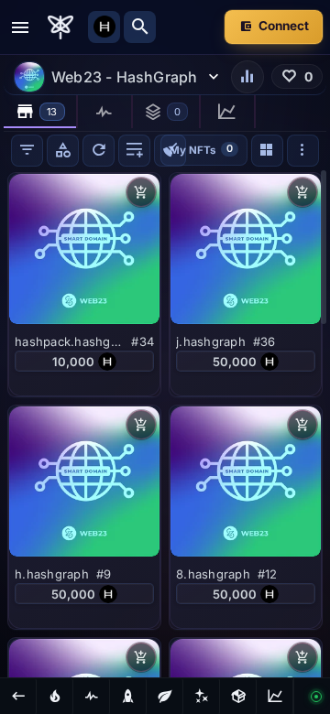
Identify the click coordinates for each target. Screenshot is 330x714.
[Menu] (20, 27)
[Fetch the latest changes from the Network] (98, 151)
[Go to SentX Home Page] (60, 27)
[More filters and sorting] (303, 151)
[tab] (41, 111)
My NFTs (201, 149)
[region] (165, 422)
